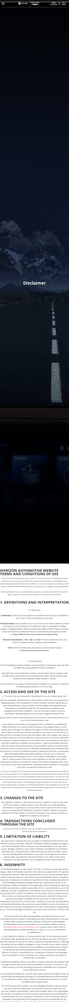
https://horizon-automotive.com (35, 650)
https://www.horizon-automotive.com (22, 927)
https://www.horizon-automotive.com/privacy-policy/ (35, 634)
